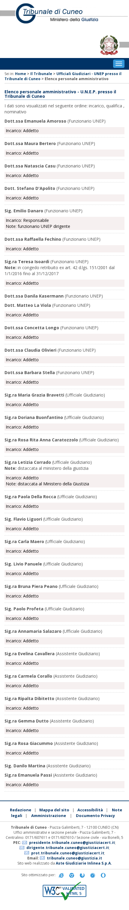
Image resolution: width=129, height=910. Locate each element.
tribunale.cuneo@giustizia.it (74, 858)
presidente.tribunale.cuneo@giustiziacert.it (72, 842)
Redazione (20, 810)
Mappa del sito (54, 810)
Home (20, 73)
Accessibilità (90, 810)
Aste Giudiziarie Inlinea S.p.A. (84, 863)
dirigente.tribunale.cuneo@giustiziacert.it (67, 847)
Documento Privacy (95, 815)
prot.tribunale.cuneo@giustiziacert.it (67, 853)
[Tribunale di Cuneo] (64, 16)
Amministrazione (48, 815)
